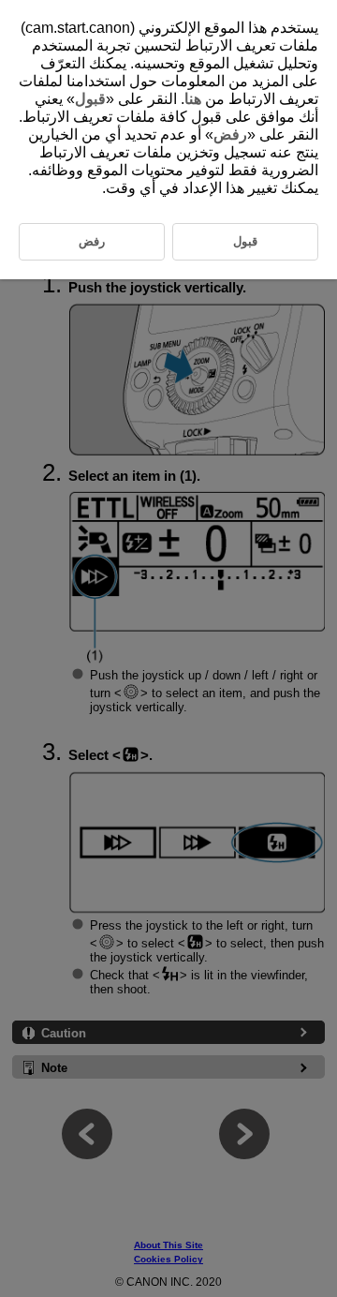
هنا (192, 99)
